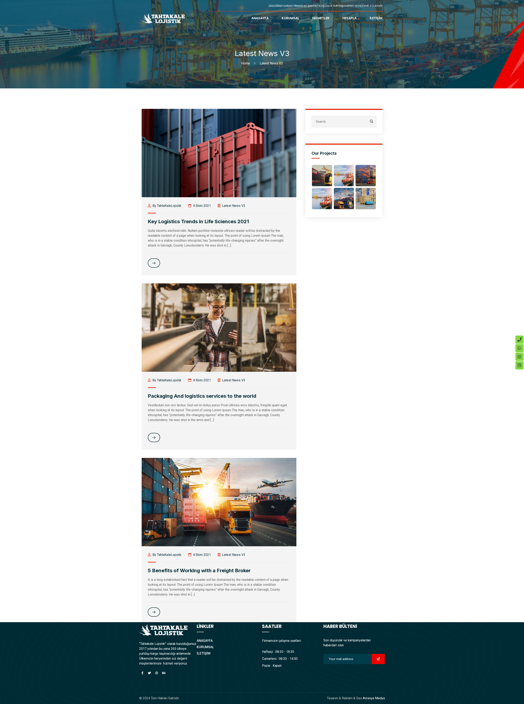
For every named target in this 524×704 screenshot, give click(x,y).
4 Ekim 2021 (201, 206)
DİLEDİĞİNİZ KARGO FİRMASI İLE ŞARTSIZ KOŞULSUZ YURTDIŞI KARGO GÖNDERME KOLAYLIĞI (325, 6)
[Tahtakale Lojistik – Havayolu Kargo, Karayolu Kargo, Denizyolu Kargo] (163, 18)
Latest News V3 (271, 63)
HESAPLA (349, 18)
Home (246, 63)
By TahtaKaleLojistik (166, 206)
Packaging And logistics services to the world (202, 396)
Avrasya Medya (373, 698)
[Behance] (164, 673)
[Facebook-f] (142, 673)
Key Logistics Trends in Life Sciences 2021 (198, 221)
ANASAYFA (260, 18)
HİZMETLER (320, 18)
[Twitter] (149, 673)
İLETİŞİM (376, 18)
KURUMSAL (290, 18)
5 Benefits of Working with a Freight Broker (199, 570)
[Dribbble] (157, 673)
